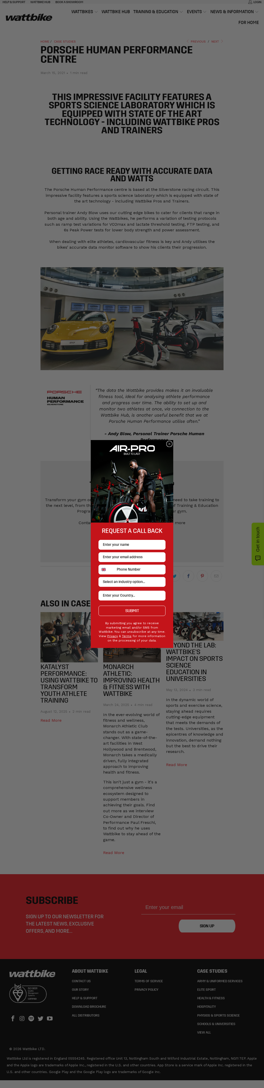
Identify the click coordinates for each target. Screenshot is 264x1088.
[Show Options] (160, 582)
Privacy (112, 636)
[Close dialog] (169, 443)
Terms (126, 636)
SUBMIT (132, 610)
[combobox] (106, 569)
